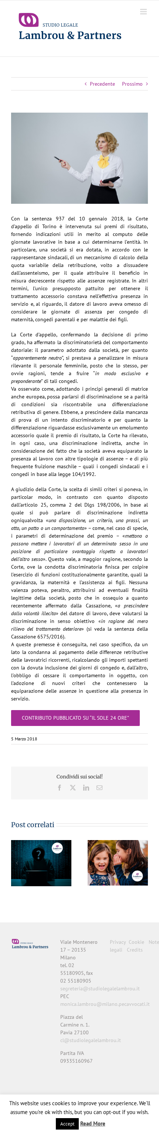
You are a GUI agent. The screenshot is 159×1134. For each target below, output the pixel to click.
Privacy (118, 942)
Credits (135, 949)
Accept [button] (67, 1124)
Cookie (136, 942)
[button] (16, 863)
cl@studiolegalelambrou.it (90, 1040)
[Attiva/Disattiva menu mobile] (144, 12)
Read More (92, 1123)
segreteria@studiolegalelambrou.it (100, 988)
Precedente (102, 83)
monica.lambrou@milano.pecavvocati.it (105, 1004)
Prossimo (132, 83)
